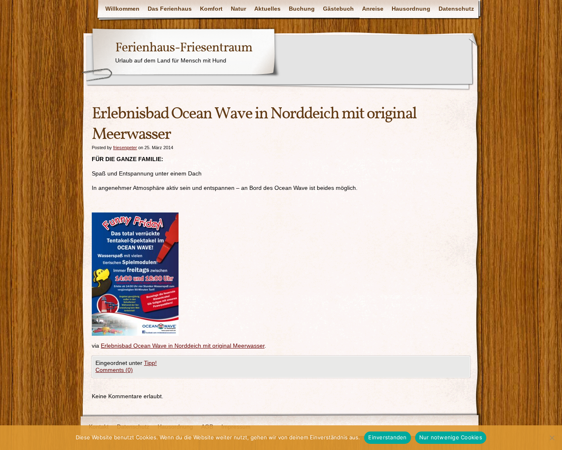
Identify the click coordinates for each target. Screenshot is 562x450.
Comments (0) (114, 370)
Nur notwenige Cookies (450, 437)
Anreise (372, 8)
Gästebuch (338, 8)
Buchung (302, 8)
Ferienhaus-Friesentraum (183, 48)
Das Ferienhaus (170, 8)
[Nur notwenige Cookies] (552, 438)
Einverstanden (387, 437)
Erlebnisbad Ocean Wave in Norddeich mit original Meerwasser (183, 345)
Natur (238, 8)
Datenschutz (456, 8)
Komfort (211, 8)
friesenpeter (125, 147)
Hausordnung (411, 8)
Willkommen (122, 8)
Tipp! (150, 363)
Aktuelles (267, 8)
